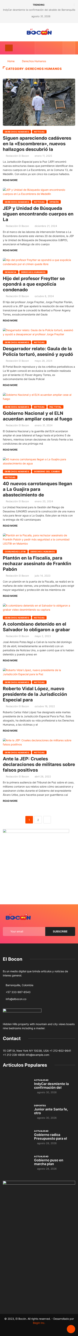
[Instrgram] (52, 47)
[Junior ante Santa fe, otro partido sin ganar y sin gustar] (16, 1111)
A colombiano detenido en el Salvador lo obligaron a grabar (36, 626)
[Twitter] (46, 47)
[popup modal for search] (69, 47)
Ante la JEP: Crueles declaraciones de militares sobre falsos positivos (39, 764)
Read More (10, 180)
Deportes (40, 1105)
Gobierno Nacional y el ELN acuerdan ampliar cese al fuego (37, 416)
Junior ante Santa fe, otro (51, 1111)
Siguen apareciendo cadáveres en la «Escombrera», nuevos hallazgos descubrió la (37, 143)
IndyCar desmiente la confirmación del (51, 1085)
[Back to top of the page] (71, 1329)
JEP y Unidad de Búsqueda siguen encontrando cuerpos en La (38, 214)
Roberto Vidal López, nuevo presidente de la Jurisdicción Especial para (35, 694)
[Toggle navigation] (9, 48)
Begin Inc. (39, 1322)
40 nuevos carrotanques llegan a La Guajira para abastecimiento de (37, 489)
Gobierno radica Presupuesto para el (50, 1136)
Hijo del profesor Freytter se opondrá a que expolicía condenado (34, 284)
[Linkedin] (58, 47)
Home (11, 61)
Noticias (39, 131)
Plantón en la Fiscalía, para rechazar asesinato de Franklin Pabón (37, 563)
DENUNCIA (10, 272)
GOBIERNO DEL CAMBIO (47, 471)
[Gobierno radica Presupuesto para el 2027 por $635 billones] (16, 1137)
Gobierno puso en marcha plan (48, 1162)
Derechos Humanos (34, 61)
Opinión (54, 202)
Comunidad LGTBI (15, 551)
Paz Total (55, 407)
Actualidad (41, 1080)
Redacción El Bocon (17, 155)
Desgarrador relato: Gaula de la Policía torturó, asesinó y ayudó (38, 351)
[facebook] (40, 47)
